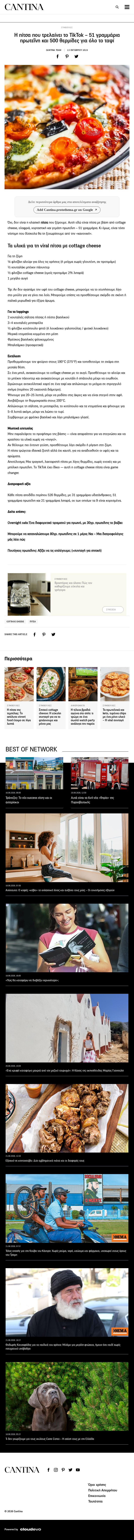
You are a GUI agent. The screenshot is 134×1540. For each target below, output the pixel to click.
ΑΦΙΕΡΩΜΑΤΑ (78, 705)
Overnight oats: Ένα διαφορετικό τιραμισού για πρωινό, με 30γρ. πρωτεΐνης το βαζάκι (65, 523)
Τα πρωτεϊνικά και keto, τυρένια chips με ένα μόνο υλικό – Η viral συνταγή (114, 715)
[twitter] (76, 56)
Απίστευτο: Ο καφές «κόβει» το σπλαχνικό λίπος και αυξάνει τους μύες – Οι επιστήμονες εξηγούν (60, 890)
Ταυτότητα (95, 1501)
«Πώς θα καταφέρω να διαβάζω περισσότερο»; (32, 980)
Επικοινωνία (97, 1496)
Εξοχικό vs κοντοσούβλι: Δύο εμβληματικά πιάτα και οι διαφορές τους (45, 1160)
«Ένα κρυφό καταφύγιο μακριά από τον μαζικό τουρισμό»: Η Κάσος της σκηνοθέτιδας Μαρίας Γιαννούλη (65, 1070)
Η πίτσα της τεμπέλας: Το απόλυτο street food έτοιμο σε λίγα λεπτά (19, 717)
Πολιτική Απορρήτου (102, 1490)
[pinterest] (67, 56)
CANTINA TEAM (53, 50)
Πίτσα (33, 621)
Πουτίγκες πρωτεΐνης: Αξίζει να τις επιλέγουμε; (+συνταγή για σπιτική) (55, 551)
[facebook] (57, 56)
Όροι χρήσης (97, 1485)
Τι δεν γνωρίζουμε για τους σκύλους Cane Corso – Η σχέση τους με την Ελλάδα (50, 1439)
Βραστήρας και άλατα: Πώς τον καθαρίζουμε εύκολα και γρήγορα (73, 586)
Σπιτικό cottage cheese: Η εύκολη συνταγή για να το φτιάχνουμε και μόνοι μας (50, 717)
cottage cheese (15, 621)
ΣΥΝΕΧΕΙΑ (111, 609)
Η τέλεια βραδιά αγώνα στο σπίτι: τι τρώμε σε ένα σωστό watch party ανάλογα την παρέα (83, 717)
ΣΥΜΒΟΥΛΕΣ (67, 27)
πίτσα (44, 222)
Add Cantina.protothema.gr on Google (65, 210)
